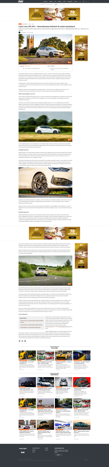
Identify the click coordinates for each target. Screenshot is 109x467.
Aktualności (45, 1)
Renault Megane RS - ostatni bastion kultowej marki (30, 327)
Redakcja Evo (24, 32)
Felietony (75, 1)
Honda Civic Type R (49, 326)
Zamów (58, 454)
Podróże (64, 1)
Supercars (51, 1)
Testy (55, 1)
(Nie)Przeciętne (70, 1)
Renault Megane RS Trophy (64, 326)
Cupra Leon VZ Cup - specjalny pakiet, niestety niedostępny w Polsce (31, 321)
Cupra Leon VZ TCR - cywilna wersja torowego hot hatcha (31, 324)
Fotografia (59, 1)
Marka (56, 4)
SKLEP (80, 1)
